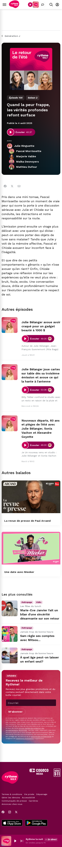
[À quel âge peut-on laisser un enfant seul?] (10, 655)
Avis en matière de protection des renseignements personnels (25, 729)
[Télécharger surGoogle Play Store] (36, 823)
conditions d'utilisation (25, 738)
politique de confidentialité (41, 736)
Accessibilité (28, 797)
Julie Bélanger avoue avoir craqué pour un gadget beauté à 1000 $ (40, 326)
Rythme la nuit (34, 839)
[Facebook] (5, 186)
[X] (16, 812)
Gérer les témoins (11, 797)
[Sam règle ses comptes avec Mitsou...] (10, 634)
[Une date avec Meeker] (31, 548)
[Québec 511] (57, 775)
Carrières (33, 801)
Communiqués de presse (14, 801)
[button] (15, 841)
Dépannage (41, 794)
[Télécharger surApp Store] (12, 823)
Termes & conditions (12, 794)
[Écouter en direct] (30, 4)
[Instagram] (9, 812)
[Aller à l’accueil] (14, 7)
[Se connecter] (57, 4)
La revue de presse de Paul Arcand (27, 520)
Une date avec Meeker (19, 572)
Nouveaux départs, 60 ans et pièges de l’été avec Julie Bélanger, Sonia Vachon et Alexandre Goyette (40, 428)
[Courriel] (19, 186)
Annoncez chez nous (12, 804)
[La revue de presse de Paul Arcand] (31, 496)
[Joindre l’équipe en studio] (42, 4)
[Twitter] (12, 186)
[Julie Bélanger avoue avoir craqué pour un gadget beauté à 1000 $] (10, 325)
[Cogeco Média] (38, 773)
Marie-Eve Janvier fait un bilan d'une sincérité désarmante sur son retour (39, 614)
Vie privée (29, 794)
